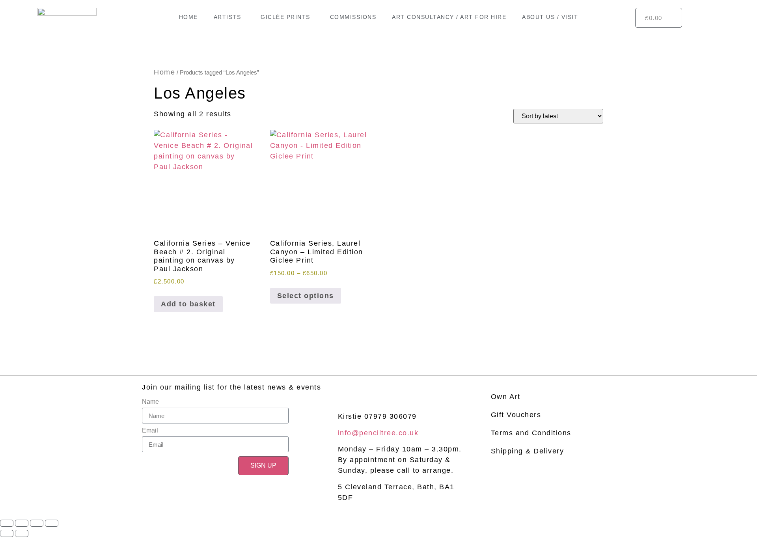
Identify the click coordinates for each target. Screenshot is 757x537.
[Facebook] (343, 388)
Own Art (505, 397)
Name (150, 402)
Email (150, 430)
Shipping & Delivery (527, 451)
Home (188, 17)
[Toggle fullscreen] (21, 523)
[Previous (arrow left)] (6, 533)
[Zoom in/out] (6, 523)
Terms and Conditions (531, 433)
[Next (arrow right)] (21, 533)
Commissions (353, 17)
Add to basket (188, 304)
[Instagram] (360, 388)
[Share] (36, 523)
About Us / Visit (550, 17)
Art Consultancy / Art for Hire (449, 17)
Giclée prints (285, 17)
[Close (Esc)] (51, 523)
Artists (227, 17)
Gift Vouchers (516, 415)
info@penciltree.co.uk (378, 433)
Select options (305, 296)
